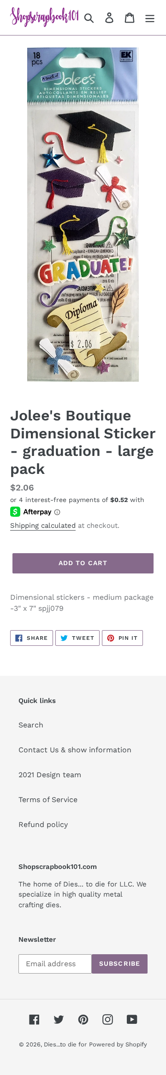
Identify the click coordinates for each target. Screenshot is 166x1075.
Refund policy (43, 824)
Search (30, 725)
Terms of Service (47, 799)
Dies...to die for (65, 1044)
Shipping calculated (43, 525)
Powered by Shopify (118, 1044)
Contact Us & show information (74, 749)
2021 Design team (49, 774)
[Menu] (150, 17)
